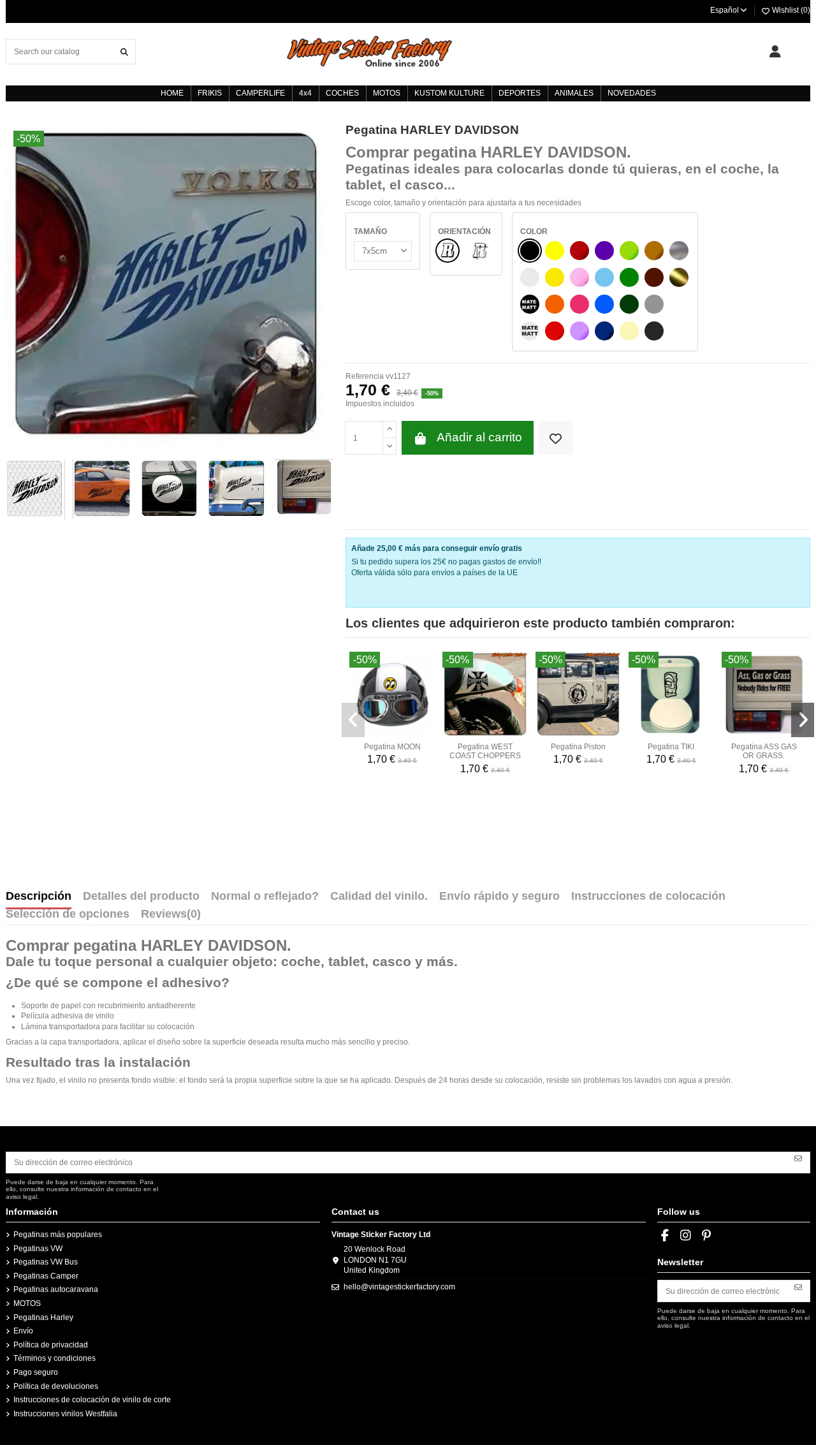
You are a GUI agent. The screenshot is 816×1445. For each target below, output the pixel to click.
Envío (23, 1330)
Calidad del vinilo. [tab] (379, 896)
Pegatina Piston (578, 746)
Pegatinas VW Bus (45, 1262)
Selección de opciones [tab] (67, 914)
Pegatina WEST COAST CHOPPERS (485, 751)
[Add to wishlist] (555, 438)
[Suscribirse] (798, 1158)
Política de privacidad (50, 1344)
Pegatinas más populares (57, 1234)
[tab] (171, 917)
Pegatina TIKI (671, 746)
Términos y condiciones (54, 1358)
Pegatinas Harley (43, 1317)
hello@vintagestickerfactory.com (399, 1286)
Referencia (365, 376)
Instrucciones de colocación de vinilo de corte (92, 1399)
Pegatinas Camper (45, 1276)
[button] (353, 720)
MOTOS (27, 1303)
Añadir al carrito (479, 437)
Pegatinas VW (37, 1248)
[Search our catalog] (124, 51)
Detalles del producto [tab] (141, 896)
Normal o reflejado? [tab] (265, 896)
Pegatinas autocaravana (55, 1289)
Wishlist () (790, 10)
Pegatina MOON (392, 746)
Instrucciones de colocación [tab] (648, 896)
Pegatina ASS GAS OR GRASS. (764, 751)
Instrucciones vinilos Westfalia (65, 1413)
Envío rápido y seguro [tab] (499, 896)
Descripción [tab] (38, 896)
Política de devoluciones (55, 1386)
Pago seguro (35, 1372)
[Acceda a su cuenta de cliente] (775, 51)
